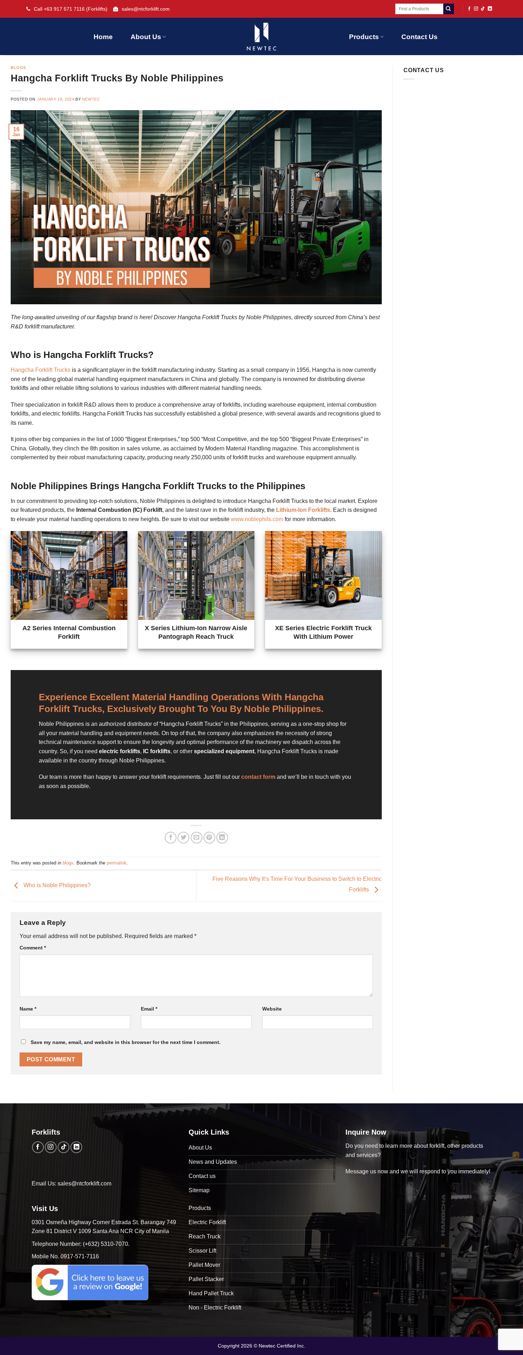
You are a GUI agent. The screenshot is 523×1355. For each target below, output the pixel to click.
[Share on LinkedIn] (222, 837)
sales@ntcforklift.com (146, 9)
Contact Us (419, 37)
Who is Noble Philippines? (56, 885)
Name (28, 1009)
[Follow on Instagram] (476, 8)
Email (149, 1009)
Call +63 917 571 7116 (59, 9)
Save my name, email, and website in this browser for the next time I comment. (126, 1042)
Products (364, 37)
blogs (18, 67)
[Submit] (448, 9)
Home (103, 37)
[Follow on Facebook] (469, 8)
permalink (117, 863)
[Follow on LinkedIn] (490, 8)
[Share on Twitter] (183, 837)
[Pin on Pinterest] (209, 837)
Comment (33, 947)
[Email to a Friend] (196, 837)
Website (272, 1009)
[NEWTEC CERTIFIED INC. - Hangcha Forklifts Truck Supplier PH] (261, 36)
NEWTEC (91, 99)
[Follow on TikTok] (483, 8)
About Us (146, 37)
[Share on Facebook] (170, 837)
